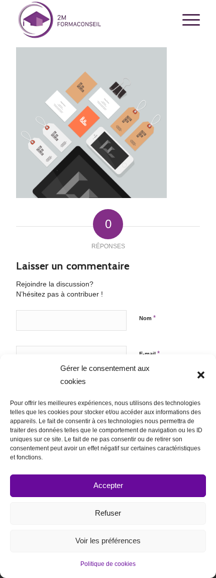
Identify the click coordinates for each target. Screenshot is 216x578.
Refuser (108, 513)
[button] (201, 375)
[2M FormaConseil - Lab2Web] (89, 20)
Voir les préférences (108, 540)
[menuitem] (186, 20)
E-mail (149, 353)
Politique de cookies (108, 563)
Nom (147, 318)
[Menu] (186, 20)
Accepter (108, 485)
